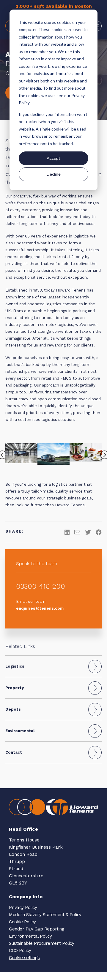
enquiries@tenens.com (40, 608)
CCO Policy (20, 950)
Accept (53, 158)
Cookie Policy (22, 922)
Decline (54, 174)
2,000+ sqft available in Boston (53, 6)
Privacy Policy (23, 907)
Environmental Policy (30, 936)
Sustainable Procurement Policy (41, 943)
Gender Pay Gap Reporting (36, 929)
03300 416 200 (40, 586)
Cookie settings (24, 957)
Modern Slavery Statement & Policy (45, 914)
